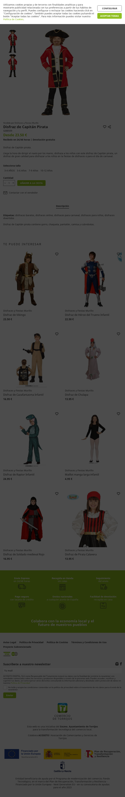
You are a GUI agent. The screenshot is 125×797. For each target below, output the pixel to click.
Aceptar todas (109, 15)
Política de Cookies (13, 19)
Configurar (109, 8)
